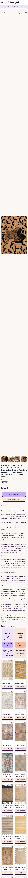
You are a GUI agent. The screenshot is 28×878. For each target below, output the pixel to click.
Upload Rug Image (20, 644)
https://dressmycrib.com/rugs (9, 586)
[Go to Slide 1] (4, 459)
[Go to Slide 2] (11, 459)
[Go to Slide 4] (24, 459)
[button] (14, 235)
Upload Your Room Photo (14, 499)
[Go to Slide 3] (17, 459)
